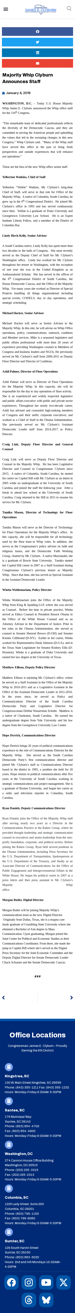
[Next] (55, 998)
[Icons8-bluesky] (46, 1300)
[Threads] (29, 1300)
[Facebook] (11, 1282)
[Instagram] (29, 1282)
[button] (5, 9)
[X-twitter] (63, 1282)
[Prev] (20, 998)
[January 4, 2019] (16, 93)
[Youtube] (46, 1282)
